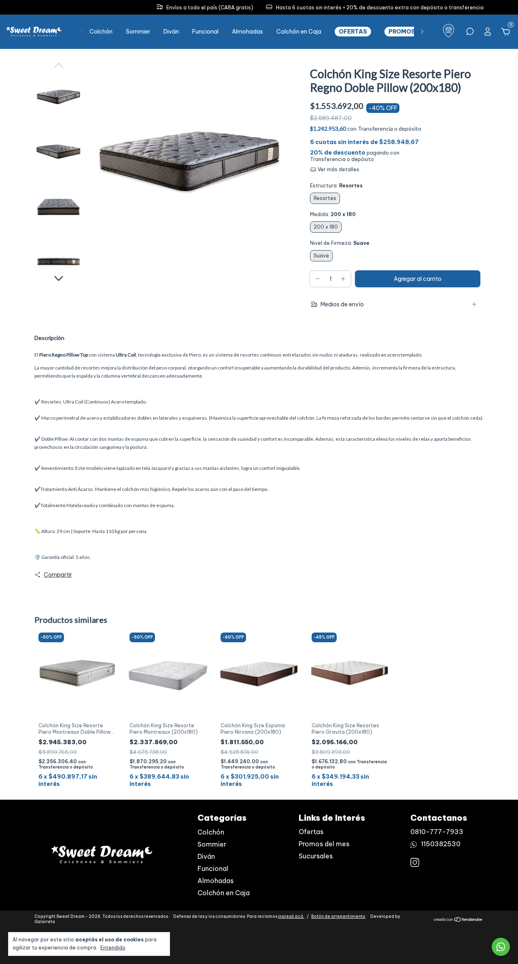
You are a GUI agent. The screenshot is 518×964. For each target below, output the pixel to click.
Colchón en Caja (298, 31)
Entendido (112, 948)
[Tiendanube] (458, 920)
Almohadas (247, 31)
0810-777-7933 (436, 832)
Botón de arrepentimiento (338, 916)
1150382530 (440, 844)
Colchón (101, 31)
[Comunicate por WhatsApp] (501, 947)
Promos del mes (324, 844)
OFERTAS (353, 31)
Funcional (205, 31)
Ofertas (311, 832)
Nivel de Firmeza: (339, 243)
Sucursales (316, 856)
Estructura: (336, 186)
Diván (171, 31)
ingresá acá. (291, 916)
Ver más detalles (337, 169)
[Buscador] (470, 32)
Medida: (333, 214)
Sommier (138, 31)
